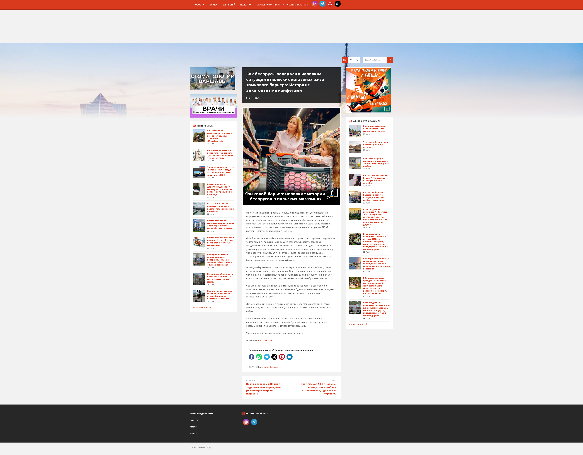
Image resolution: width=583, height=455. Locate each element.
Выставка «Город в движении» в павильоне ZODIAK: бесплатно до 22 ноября (376, 162)
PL (357, 59)
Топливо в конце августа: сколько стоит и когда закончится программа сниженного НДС (220, 171)
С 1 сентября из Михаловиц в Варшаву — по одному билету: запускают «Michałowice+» (219, 135)
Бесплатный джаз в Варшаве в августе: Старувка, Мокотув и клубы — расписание (374, 196)
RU (344, 59)
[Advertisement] (291, 21)
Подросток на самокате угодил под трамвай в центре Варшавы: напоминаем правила (219, 295)
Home (249, 97)
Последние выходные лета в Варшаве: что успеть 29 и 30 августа (374, 129)
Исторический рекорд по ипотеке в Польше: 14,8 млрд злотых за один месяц (220, 278)
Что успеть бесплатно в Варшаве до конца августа (375, 145)
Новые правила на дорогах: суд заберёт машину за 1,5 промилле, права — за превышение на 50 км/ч (220, 189)
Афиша (193, 433)
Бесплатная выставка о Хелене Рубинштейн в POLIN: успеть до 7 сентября (375, 179)
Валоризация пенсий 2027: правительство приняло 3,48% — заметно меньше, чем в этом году (220, 154)
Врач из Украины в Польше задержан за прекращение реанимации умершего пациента (263, 388)
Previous (250, 380)
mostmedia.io (264, 340)
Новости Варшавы (269, 367)
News (257, 97)
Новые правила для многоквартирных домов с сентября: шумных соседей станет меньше (220, 224)
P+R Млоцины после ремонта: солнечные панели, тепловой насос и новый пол (220, 207)
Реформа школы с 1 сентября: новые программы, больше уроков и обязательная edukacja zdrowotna (219, 259)
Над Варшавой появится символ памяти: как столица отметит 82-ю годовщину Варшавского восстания (376, 263)
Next (334, 380)
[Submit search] (390, 60)
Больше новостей (358, 324)
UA (350, 59)
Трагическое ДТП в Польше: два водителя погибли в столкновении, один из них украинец (318, 388)
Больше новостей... (203, 307)
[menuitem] (199, 5)
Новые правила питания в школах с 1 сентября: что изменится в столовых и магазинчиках (220, 241)
